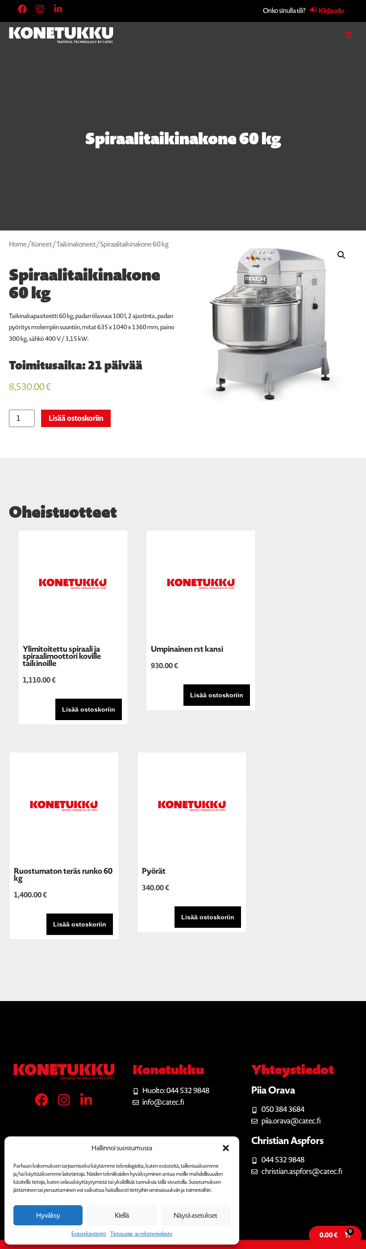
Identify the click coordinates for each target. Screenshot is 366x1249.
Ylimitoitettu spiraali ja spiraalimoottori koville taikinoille (62, 656)
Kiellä (122, 1215)
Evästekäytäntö (88, 1233)
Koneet (41, 244)
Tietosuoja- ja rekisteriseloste (141, 1233)
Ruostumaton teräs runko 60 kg (63, 875)
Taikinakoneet (76, 244)
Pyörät (154, 871)
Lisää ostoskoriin (76, 418)
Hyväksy (48, 1215)
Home (18, 244)
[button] (225, 1148)
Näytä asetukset (195, 1215)
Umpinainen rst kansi (187, 649)
